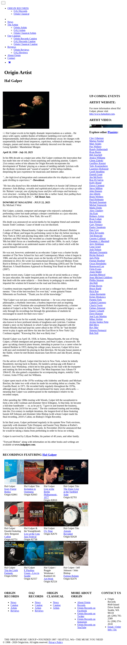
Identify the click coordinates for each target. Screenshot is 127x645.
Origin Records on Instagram (86, 620)
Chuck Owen (96, 305)
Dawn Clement (96, 185)
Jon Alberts (94, 194)
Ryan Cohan (95, 219)
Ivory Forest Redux (10, 490)
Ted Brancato (96, 235)
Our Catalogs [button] (13, 35)
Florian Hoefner (97, 260)
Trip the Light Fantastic (11, 571)
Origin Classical (21, 14)
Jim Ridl (93, 283)
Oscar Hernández (97, 263)
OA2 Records (20, 11)
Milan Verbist (96, 319)
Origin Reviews (21, 49)
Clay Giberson (96, 138)
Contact (11, 58)
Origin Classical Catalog (25, 44)
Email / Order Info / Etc (114, 628)
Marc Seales (95, 143)
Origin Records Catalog (25, 38)
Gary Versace (96, 224)
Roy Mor (93, 327)
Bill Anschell (95, 155)
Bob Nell (93, 333)
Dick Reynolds (96, 233)
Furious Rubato (71, 576)
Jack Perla (94, 258)
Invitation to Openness (30, 490)
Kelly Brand (95, 182)
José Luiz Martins (98, 316)
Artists (14, 608)
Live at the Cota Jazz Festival (32, 535)
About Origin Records (83, 603)
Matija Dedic (95, 207)
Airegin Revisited (68, 532)
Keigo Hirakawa (97, 297)
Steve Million (96, 188)
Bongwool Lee (96, 266)
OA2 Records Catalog (24, 41)
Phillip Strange (96, 280)
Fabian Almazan (97, 308)
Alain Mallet (95, 272)
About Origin (14, 55)
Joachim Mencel (97, 274)
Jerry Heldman (96, 244)
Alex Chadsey (96, 210)
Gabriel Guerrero (97, 302)
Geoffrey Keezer (97, 163)
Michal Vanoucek (98, 205)
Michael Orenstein (98, 252)
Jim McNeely (96, 177)
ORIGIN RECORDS (18, 8)
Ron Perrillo (95, 221)
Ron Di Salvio (96, 180)
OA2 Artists (19, 30)
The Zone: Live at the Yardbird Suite (71, 492)
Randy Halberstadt (98, 149)
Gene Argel (95, 246)
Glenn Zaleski (96, 160)
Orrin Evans (95, 269)
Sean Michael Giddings (100, 277)
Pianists (112, 132)
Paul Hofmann (96, 199)
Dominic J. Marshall (99, 241)
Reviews (15, 610)
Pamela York (95, 299)
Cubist (7, 536)
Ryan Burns (95, 152)
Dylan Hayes (95, 285)
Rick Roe (94, 291)
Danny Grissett (96, 311)
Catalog (14, 605)
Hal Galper (49, 454)
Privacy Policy (56, 642)
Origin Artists (20, 27)
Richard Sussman (97, 202)
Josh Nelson (95, 249)
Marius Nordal (96, 141)
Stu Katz (93, 213)
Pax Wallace (95, 146)
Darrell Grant (95, 174)
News (10, 22)
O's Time (48, 531)
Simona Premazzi (97, 330)
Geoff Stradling (97, 171)
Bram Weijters (96, 196)
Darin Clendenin (97, 227)
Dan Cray (94, 230)
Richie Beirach (96, 255)
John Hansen (95, 191)
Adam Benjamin (97, 294)
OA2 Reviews (21, 52)
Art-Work (48, 578)
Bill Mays (94, 324)
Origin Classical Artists (25, 33)
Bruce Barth (95, 288)
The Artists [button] (12, 24)
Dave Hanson (96, 313)
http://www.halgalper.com (102, 114)
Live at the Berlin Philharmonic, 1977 (50, 493)
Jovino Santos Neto (98, 322)
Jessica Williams (97, 157)
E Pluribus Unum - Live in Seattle (31, 573)
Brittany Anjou (96, 216)
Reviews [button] (11, 47)
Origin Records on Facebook (86, 609)
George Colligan (97, 238)
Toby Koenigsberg (98, 166)
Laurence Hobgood (98, 169)
